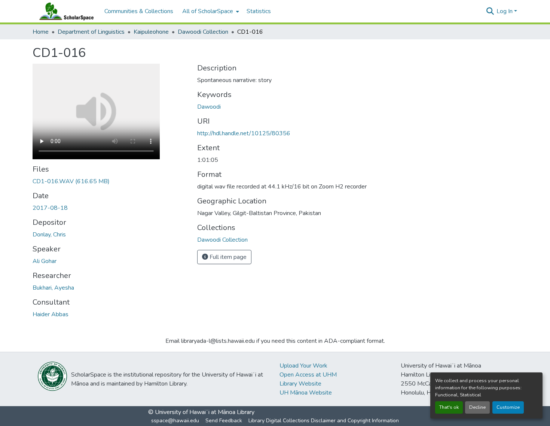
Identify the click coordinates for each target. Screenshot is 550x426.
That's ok (449, 407)
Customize (508, 407)
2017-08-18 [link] (50, 208)
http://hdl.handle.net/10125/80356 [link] (243, 133)
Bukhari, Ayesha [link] (53, 288)
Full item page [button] (227, 257)
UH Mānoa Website (305, 393)
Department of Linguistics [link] (91, 32)
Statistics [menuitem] (259, 11)
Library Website (300, 384)
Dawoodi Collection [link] (203, 32)
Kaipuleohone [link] (151, 32)
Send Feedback (223, 420)
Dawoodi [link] (209, 107)
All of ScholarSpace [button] (207, 11)
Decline (477, 407)
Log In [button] (505, 11)
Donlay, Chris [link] (49, 234)
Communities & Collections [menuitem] (138, 11)
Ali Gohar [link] (44, 261)
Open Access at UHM (308, 375)
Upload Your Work (303, 366)
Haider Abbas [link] (50, 314)
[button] (65, 11)
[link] (110, 181)
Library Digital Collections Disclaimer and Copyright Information (323, 420)
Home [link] (41, 32)
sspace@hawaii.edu (175, 420)
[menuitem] (210, 11)
